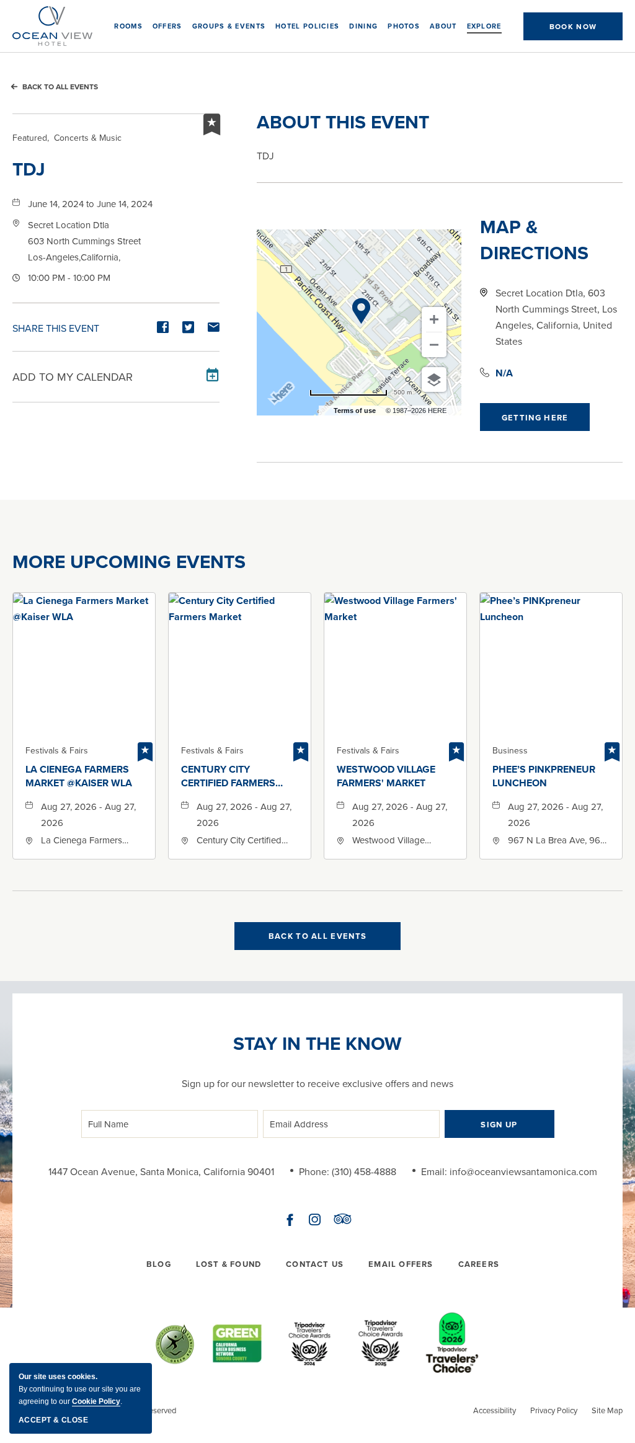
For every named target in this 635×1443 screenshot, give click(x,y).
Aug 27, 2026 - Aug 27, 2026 (88, 814)
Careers (478, 1264)
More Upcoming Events (129, 561)
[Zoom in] (434, 319)
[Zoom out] (434, 344)
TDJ (28, 169)
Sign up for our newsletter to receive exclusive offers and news (317, 1083)
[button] (573, 26)
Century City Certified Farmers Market (228, 777)
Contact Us (315, 1264)
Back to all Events (60, 86)
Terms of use (355, 410)
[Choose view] (434, 379)
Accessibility (494, 1410)
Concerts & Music (67, 137)
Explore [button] (484, 26)
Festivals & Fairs (56, 750)
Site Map (607, 1410)
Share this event (55, 328)
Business (510, 750)
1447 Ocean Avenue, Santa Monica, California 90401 (161, 1171)
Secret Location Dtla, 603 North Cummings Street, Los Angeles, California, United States (556, 317)
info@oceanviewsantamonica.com (523, 1171)
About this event (343, 122)
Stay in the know (317, 1044)
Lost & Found (228, 1264)
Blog (158, 1264)
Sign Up (499, 1124)
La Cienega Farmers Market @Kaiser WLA (78, 776)
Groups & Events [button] (229, 26)
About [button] (443, 26)
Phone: (314, 1171)
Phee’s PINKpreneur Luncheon (543, 776)
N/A (504, 373)
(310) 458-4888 (364, 1171)
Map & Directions (534, 240)
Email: (434, 1171)
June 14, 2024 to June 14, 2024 (90, 203)
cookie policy (96, 1401)
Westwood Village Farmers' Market (386, 776)
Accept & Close (53, 1420)
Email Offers (400, 1264)
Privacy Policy (553, 1410)
